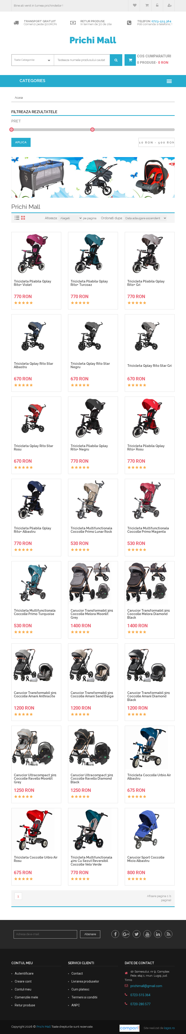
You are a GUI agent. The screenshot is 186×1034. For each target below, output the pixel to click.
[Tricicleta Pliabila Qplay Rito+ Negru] (93, 418)
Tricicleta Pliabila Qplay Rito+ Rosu (146, 447)
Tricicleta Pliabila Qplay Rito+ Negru (89, 447)
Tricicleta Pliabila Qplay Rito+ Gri (146, 283)
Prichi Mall (44, 1026)
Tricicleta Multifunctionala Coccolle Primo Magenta (148, 530)
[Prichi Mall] (93, 39)
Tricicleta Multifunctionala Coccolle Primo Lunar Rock (91, 530)
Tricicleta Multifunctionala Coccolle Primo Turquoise (35, 612)
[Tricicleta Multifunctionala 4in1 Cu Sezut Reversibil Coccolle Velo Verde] (93, 829)
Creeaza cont (168, 5)
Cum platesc (80, 989)
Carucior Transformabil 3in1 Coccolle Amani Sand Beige (92, 694)
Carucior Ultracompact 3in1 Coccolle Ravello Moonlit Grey (35, 779)
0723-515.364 (161, 21)
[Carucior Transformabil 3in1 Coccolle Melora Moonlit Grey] (93, 582)
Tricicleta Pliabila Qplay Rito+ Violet (32, 283)
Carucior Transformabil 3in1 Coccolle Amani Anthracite (35, 694)
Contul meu (23, 989)
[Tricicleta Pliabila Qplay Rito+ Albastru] (36, 500)
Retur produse (25, 1005)
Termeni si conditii (84, 997)
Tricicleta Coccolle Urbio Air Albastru (149, 777)
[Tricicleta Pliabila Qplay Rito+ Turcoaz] (93, 253)
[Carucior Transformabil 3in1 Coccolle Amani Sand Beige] (93, 665)
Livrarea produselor (85, 981)
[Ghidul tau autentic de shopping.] (130, 1028)
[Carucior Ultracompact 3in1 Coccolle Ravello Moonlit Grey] (36, 747)
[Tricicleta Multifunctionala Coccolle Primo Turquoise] (36, 582)
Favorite (134, 5)
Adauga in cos (38, 292)
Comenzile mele (26, 997)
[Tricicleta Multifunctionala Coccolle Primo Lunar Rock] (93, 500)
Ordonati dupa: (112, 218)
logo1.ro (169, 1028)
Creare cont (23, 981)
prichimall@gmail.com (146, 986)
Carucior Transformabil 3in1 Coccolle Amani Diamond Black (148, 696)
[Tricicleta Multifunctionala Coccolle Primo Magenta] (149, 500)
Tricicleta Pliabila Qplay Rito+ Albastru (32, 530)
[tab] (17, 218)
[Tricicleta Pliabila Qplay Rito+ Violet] (36, 253)
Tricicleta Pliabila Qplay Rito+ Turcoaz (89, 283)
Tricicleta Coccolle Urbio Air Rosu (35, 859)
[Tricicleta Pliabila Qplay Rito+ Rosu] (149, 418)
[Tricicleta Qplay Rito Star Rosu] (36, 418)
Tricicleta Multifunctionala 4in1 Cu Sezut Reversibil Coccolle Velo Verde (91, 861)
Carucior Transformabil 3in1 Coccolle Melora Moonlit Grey (92, 614)
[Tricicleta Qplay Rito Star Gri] (149, 336)
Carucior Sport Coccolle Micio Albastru (145, 859)
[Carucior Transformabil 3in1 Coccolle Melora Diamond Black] (149, 582)
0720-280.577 (140, 1004)
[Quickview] (45, 300)
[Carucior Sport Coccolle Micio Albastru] (149, 829)
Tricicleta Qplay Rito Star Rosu (33, 447)
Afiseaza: (51, 218)
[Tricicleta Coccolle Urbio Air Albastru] (149, 747)
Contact (77, 973)
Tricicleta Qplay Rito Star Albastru (33, 365)
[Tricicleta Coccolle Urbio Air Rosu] (36, 829)
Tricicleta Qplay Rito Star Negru (90, 365)
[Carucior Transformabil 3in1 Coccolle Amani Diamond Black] (149, 665)
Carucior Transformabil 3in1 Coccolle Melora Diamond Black (148, 614)
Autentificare (24, 973)
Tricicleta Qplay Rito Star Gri (149, 365)
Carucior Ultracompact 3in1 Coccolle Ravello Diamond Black (92, 779)
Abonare (90, 934)
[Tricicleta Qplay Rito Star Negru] (93, 336)
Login (157, 5)
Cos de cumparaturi (145, 5)
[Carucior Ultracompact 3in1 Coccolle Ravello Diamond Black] (93, 747)
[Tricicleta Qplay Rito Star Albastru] (36, 336)
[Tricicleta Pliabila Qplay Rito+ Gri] (149, 253)
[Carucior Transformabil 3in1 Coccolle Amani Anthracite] (36, 665)
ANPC (75, 1005)
